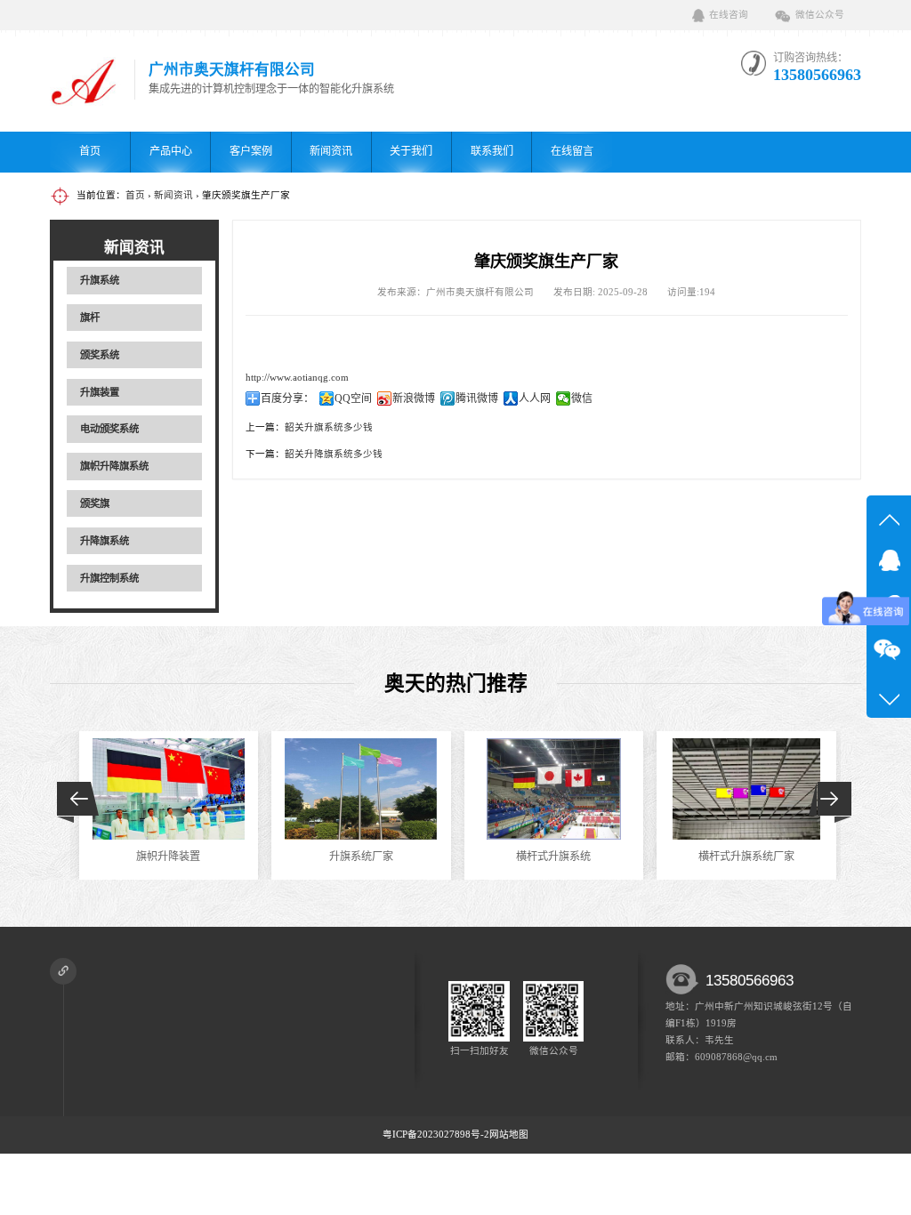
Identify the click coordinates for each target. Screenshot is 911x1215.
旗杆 (90, 317)
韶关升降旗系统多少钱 (334, 454)
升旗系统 (99, 280)
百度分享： (287, 398)
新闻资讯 (331, 151)
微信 (582, 398)
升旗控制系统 (109, 578)
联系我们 (492, 151)
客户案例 (251, 151)
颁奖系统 (99, 355)
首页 (90, 151)
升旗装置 (99, 392)
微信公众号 (819, 15)
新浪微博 (413, 398)
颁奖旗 (94, 503)
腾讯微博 (477, 398)
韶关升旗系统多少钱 (329, 427)
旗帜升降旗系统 (114, 466)
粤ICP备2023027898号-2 (436, 1134)
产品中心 (170, 151)
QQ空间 (353, 398)
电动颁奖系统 (109, 428)
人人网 (535, 398)
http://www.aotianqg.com (297, 377)
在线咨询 (728, 15)
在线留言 (572, 151)
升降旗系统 (104, 540)
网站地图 (508, 1134)
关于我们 (411, 151)
